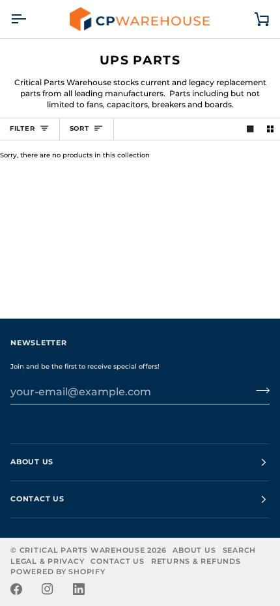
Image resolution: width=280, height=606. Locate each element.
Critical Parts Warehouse (82, 550)
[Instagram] (47, 589)
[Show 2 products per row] (270, 128)
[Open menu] (29, 19)
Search (240, 550)
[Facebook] (16, 589)
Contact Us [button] (37, 499)
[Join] (259, 390)
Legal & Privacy (47, 561)
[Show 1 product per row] (250, 128)
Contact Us (118, 561)
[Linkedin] (79, 589)
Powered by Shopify (57, 572)
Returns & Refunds (196, 561)
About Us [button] (31, 462)
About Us (194, 550)
